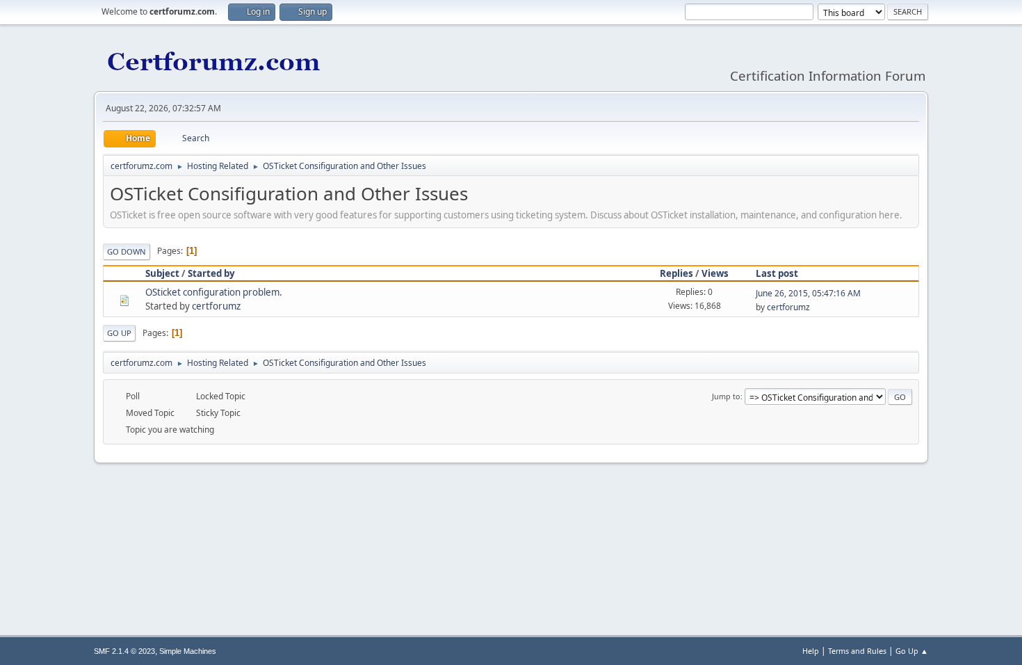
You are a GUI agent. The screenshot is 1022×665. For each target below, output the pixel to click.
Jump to (726, 396)
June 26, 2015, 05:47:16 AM (808, 293)
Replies (676, 273)
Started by (211, 273)
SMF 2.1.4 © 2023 (124, 651)
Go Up (119, 333)
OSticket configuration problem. (213, 292)
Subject (162, 273)
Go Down (126, 251)
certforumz (216, 306)
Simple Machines (187, 651)
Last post (777, 273)
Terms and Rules (857, 651)
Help (810, 651)
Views (715, 273)
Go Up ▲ (911, 651)
